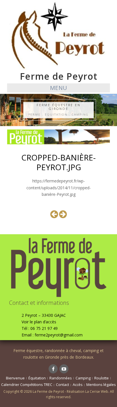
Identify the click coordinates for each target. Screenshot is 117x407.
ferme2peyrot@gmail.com (59, 335)
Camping (83, 378)
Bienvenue (15, 378)
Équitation (37, 378)
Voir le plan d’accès (39, 321)
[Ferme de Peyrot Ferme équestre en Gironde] (58, 35)
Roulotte (101, 378)
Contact (62, 384)
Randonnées (60, 378)
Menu (58, 88)
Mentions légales (101, 384)
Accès (78, 384)
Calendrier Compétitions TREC (26, 384)
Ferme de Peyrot (58, 76)
